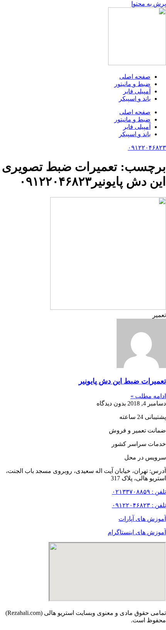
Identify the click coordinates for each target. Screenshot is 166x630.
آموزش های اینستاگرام (137, 532)
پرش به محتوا (148, 3)
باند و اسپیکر (135, 98)
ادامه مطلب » (148, 396)
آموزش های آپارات (142, 518)
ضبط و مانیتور (132, 84)
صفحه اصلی (135, 76)
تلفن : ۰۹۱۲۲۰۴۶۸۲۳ (139, 505)
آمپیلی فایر (137, 91)
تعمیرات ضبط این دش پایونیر (122, 381)
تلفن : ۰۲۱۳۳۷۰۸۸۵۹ (139, 491)
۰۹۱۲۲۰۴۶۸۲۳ (147, 147)
